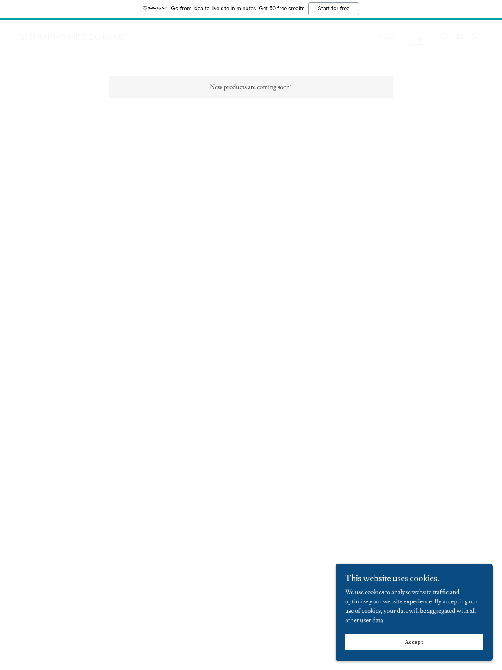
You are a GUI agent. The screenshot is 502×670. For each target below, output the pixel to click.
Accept (414, 641)
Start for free (333, 8)
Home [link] (387, 38)
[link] (72, 38)
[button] (459, 37)
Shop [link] (416, 38)
